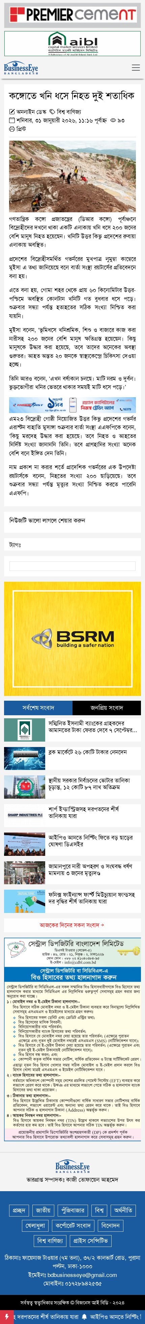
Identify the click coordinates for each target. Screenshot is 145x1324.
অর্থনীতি (123, 1210)
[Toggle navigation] (136, 68)
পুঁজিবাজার (72, 1210)
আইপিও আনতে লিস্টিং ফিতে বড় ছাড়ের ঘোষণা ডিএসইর (91, 841)
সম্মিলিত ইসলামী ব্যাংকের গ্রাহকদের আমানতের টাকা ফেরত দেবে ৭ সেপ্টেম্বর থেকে (90, 730)
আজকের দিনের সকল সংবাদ (69, 925)
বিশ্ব (99, 1210)
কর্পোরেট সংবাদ (73, 1226)
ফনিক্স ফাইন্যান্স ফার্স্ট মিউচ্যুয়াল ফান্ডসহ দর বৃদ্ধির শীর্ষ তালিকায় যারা (92, 898)
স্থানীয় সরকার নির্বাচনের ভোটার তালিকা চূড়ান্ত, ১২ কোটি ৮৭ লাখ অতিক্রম (89, 784)
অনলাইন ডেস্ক (31, 112)
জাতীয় (43, 1210)
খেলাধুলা (35, 1226)
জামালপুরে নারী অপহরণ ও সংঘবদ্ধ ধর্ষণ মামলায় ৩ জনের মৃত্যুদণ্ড (90, 870)
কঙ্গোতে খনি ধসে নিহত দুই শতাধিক (71, 96)
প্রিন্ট (20, 129)
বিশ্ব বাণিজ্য (69, 112)
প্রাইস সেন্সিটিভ (91, 1241)
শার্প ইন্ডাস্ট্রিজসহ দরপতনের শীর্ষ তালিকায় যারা (84, 812)
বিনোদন (111, 1226)
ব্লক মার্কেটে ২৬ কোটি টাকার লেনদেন (88, 752)
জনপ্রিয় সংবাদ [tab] (107, 708)
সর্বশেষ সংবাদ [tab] (38, 708)
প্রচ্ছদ (19, 1210)
